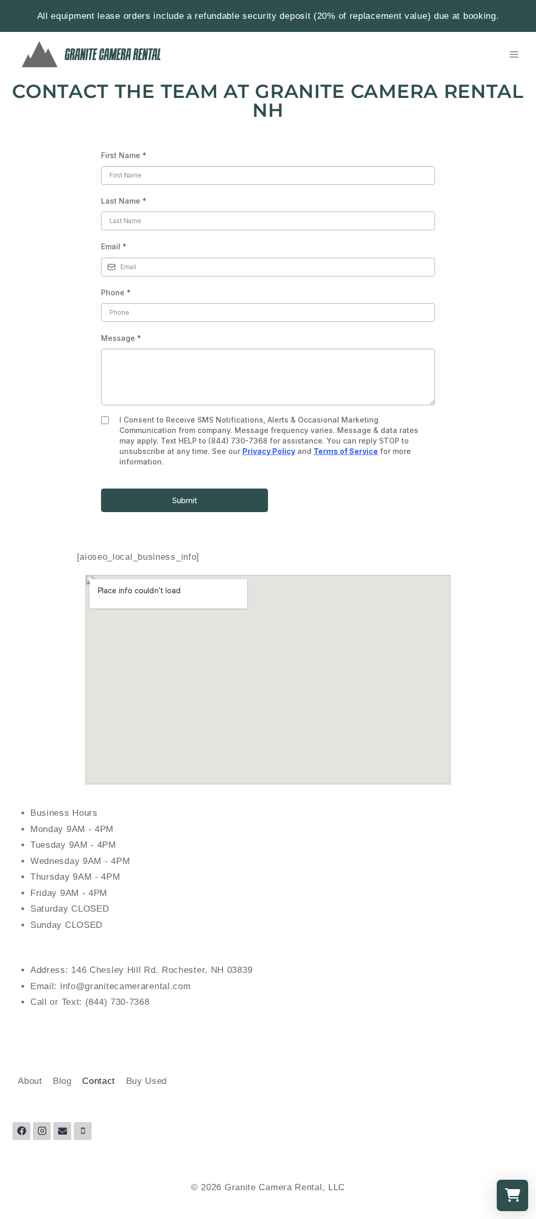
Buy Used (147, 1081)
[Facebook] (21, 1131)
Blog (62, 1081)
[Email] (62, 1131)
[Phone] (83, 1131)
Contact (98, 1081)
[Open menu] (513, 54)
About (30, 1081)
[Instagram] (42, 1131)
